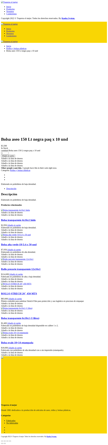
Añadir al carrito (14, 225)
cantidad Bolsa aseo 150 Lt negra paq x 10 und (20, 150)
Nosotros (10, 11)
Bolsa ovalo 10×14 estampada (17, 342)
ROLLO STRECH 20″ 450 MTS (19, 293)
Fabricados (10, 420)
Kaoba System (68, 18)
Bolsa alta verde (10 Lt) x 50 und (19, 244)
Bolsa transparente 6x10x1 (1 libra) (20, 318)
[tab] (56, 188)
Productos (10, 9)
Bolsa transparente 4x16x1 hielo (18, 220)
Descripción (11, 188)
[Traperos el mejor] (9, 2)
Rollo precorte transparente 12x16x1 (21, 269)
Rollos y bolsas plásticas (16, 48)
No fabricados (12, 423)
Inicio (8, 7)
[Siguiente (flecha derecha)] (5, 443)
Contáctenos (11, 14)
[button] (12, 158)
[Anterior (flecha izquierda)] (2, 443)
